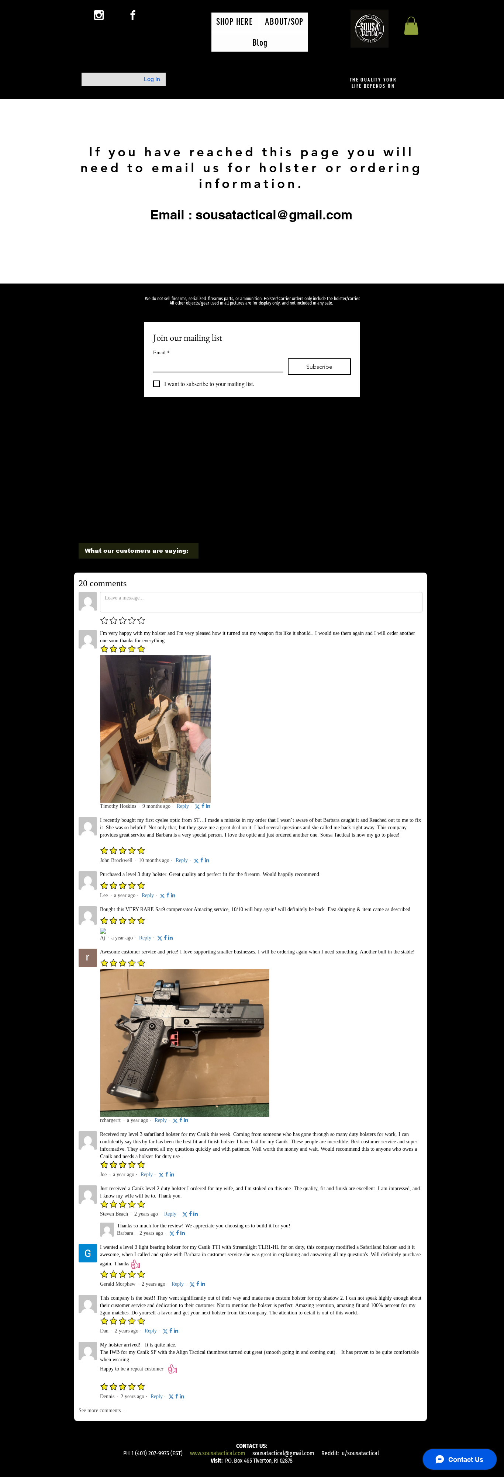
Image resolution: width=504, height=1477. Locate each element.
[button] (411, 26)
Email (161, 352)
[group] (251, 434)
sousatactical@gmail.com (283, 1453)
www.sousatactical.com (217, 1453)
